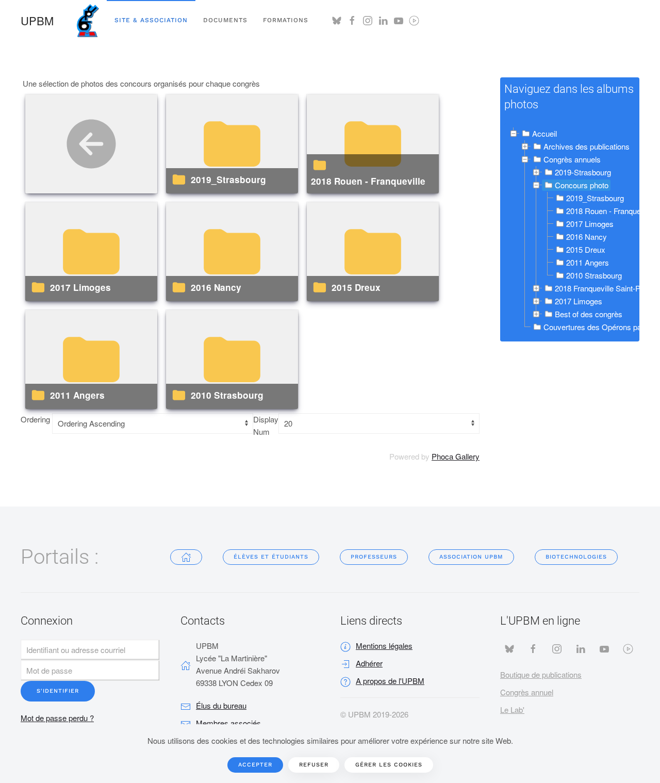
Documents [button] (225, 20)
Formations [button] (285, 20)
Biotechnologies (576, 556)
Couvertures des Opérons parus (597, 326)
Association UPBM (471, 556)
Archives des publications (586, 146)
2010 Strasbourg (227, 395)
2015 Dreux (356, 287)
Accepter (255, 764)
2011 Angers (77, 395)
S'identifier (58, 691)
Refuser (313, 764)
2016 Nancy (216, 287)
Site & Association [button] (151, 20)
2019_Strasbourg (228, 179)
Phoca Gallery (456, 456)
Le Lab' (512, 709)
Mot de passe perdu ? (57, 717)
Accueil (544, 133)
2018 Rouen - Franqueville (368, 181)
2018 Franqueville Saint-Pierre (605, 288)
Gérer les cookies (388, 764)
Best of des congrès (588, 313)
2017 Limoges (80, 287)
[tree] (570, 230)
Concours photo (581, 185)
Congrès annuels (572, 159)
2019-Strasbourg (583, 172)
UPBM (37, 20)
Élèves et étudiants (271, 556)
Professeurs (374, 556)
